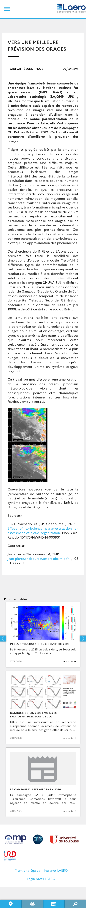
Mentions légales (27, 870)
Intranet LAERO (56, 870)
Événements (54, 903)
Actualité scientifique (27, 68)
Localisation (11, 903)
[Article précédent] (3, 639)
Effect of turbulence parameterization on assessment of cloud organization (43, 530)
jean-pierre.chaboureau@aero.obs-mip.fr (38, 558)
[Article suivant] (83, 639)
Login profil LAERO (41, 878)
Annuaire (32, 903)
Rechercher (75, 903)
